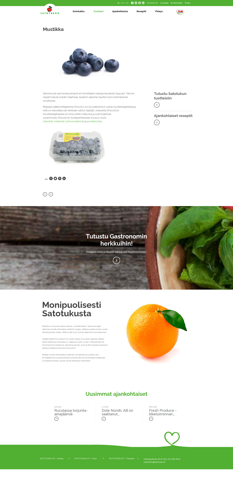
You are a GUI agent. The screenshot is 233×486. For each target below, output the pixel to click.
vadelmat (59, 121)
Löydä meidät (177, 3)
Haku (189, 3)
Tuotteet (98, 11)
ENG (122, 3)
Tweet (55, 178)
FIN (118, 3)
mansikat (48, 121)
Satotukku (79, 11)
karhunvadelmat (75, 121)
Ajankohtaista (120, 11)
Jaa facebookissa (51, 178)
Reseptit (141, 11)
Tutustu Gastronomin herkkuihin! (116, 240)
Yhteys (159, 11)
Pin (59, 178)
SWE (127, 3)
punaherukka (94, 121)
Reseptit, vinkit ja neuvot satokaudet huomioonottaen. (116, 251)
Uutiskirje (164, 3)
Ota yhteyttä (152, 3)
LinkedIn (64, 178)
